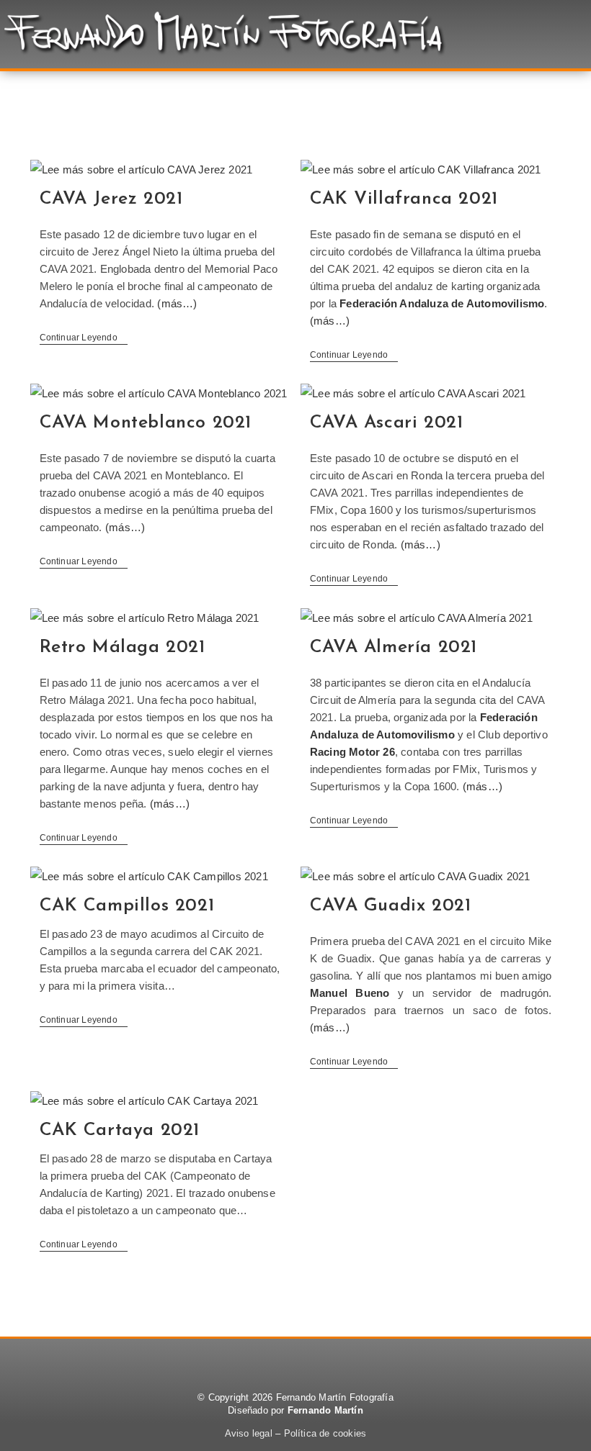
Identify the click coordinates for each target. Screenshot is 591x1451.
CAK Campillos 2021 (127, 906)
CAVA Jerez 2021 (111, 199)
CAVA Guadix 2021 (390, 906)
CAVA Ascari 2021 (386, 423)
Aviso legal (248, 1433)
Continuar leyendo (84, 338)
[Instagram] (334, 1360)
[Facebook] (257, 1360)
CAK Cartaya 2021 (120, 1130)
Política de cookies (325, 1433)
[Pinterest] (295, 1360)
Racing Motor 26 (352, 752)
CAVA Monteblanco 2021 (146, 423)
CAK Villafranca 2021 (404, 199)
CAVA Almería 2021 (393, 647)
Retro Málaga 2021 (122, 647)
